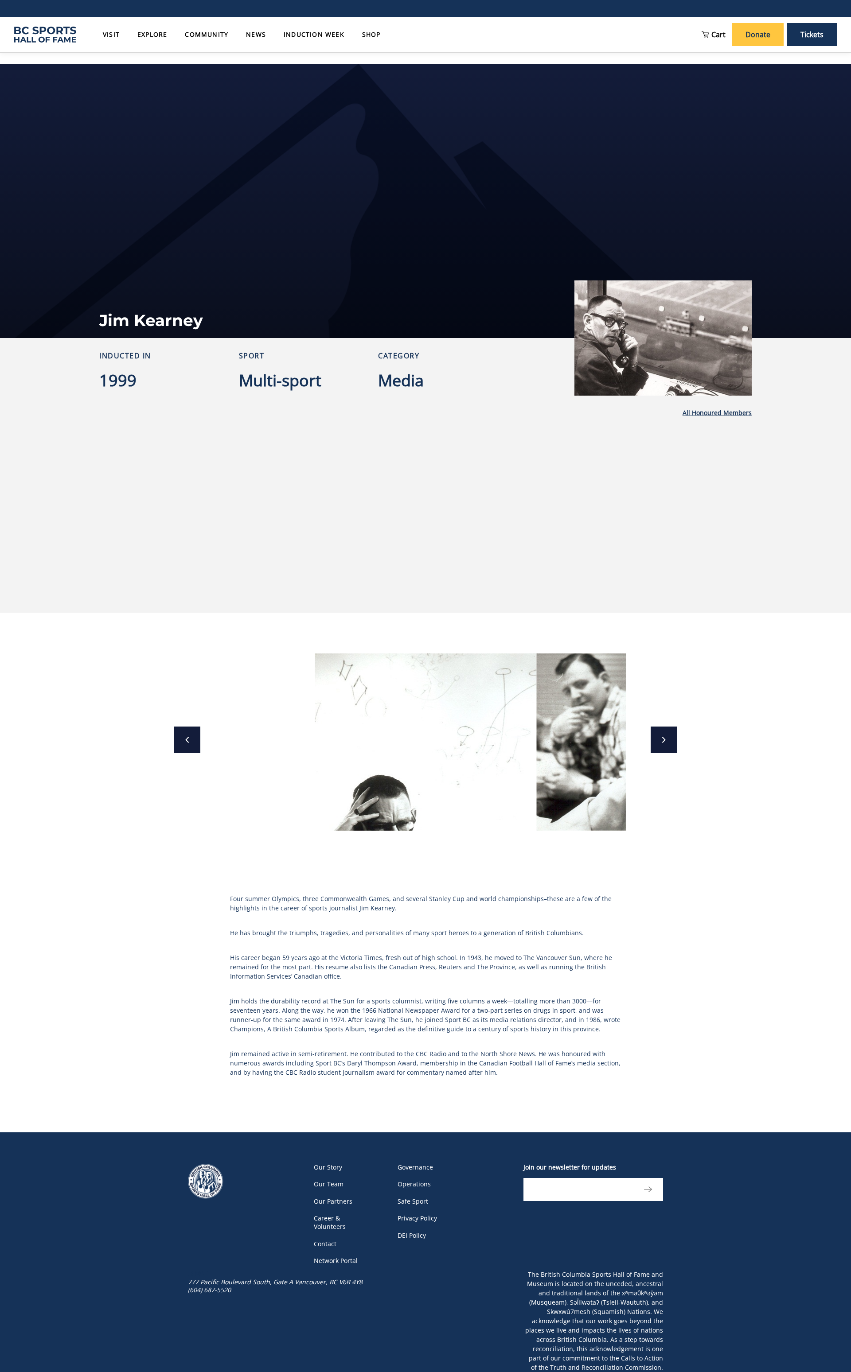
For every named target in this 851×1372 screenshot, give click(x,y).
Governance (415, 1167)
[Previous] (187, 740)
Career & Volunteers (330, 1222)
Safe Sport (413, 1201)
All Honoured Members (717, 412)
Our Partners (333, 1201)
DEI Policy (412, 1235)
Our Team (329, 1184)
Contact (325, 1244)
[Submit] (645, 1189)
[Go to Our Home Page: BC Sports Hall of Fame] (45, 34)
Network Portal (336, 1260)
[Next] (664, 740)
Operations (414, 1184)
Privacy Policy (417, 1218)
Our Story (328, 1167)
